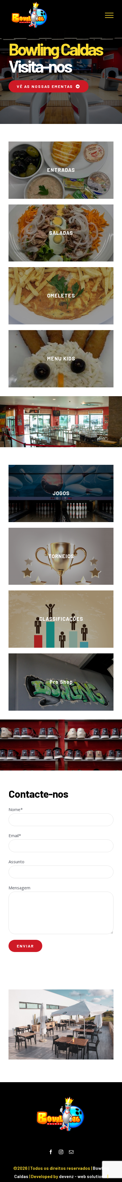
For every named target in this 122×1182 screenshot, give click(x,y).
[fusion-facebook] (51, 1152)
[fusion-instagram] (61, 1152)
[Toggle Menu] (109, 15)
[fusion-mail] (71, 1152)
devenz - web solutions (82, 1176)
